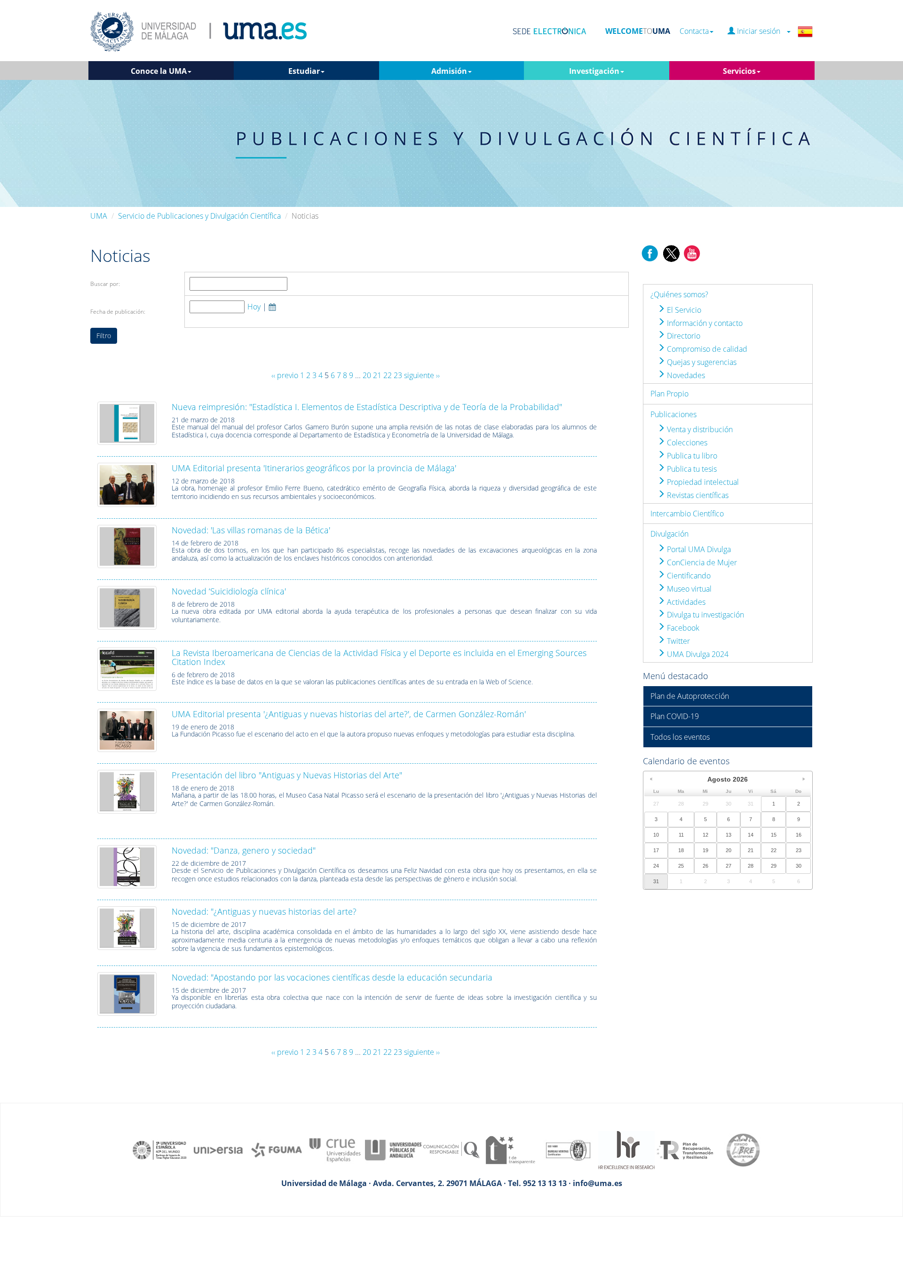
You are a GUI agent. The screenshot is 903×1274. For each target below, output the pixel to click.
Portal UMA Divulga (698, 549)
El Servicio (683, 310)
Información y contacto (704, 323)
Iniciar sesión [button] (760, 31)
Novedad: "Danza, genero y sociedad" (244, 850)
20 (367, 375)
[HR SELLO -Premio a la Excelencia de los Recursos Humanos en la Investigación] (626, 1149)
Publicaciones (673, 414)
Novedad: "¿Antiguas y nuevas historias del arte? (264, 911)
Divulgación (669, 534)
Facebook (682, 628)
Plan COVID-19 (674, 716)
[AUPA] (393, 1149)
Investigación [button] (594, 71)
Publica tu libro (691, 456)
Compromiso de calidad (706, 349)
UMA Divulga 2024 (697, 654)
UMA (98, 216)
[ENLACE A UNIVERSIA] (218, 1149)
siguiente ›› (422, 375)
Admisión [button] (449, 71)
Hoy (254, 306)
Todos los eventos (680, 737)
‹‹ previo (284, 375)
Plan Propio (669, 393)
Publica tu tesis (691, 469)
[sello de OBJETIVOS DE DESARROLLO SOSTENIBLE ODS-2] (160, 1149)
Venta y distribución (699, 429)
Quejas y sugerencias (701, 362)
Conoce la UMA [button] (159, 71)
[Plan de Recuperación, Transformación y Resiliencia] (685, 1149)
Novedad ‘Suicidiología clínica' (229, 591)
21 (377, 375)
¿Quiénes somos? (679, 294)
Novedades (685, 375)
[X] (671, 252)
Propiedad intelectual (702, 482)
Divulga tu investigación (704, 614)
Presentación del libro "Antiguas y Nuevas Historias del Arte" (287, 775)
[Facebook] (650, 252)
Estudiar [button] (304, 71)
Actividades (685, 602)
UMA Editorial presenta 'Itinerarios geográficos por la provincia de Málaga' (314, 468)
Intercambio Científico (687, 513)
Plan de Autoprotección (689, 696)
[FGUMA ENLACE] (276, 1149)
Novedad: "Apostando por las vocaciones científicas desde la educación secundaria (332, 977)
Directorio (682, 336)
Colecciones (686, 442)
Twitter (677, 641)
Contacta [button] (694, 31)
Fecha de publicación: (117, 312)
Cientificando (688, 575)
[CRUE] (335, 1149)
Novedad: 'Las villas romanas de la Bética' (251, 530)
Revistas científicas (697, 495)
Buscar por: (105, 284)
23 (398, 375)
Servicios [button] (739, 71)
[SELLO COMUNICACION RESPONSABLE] (451, 1149)
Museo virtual (688, 589)
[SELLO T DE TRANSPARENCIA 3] (510, 1149)
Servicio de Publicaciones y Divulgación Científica (199, 216)
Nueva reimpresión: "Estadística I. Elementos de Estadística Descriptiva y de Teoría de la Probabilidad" (367, 406)
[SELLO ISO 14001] (568, 1149)
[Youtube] (691, 252)
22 (387, 375)
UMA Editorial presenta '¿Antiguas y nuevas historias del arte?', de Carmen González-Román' (349, 714)
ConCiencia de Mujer (701, 562)
